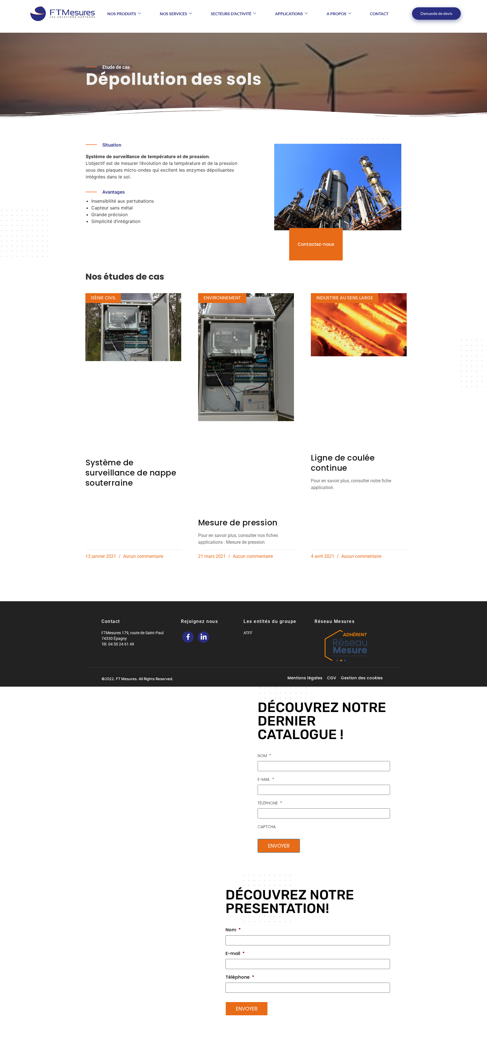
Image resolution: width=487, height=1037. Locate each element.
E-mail (266, 779)
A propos (336, 13)
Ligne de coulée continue (343, 463)
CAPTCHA (267, 826)
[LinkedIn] (203, 637)
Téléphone (270, 803)
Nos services (173, 13)
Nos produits (121, 13)
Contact (379, 13)
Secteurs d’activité (231, 13)
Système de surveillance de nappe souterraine (130, 472)
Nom (264, 755)
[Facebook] (188, 637)
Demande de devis (436, 13)
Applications (289, 13)
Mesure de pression (238, 522)
